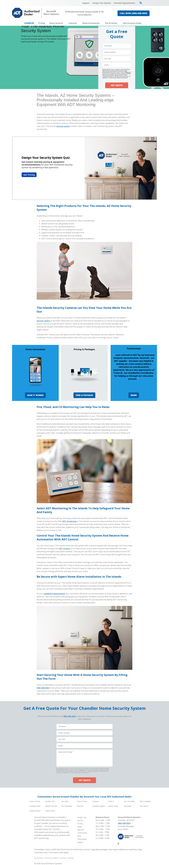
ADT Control (64, 548)
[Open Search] (141, 3)
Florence (80, 806)
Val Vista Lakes (35, 806)
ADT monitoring (69, 521)
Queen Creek (113, 806)
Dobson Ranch (35, 811)
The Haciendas (66, 806)
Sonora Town (82, 801)
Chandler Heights (98, 806)
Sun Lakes (65, 801)
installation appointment (54, 593)
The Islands (144, 806)
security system (63, 126)
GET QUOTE (117, 85)
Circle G (111, 801)
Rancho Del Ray (51, 806)
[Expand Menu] (64, 23)
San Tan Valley (129, 801)
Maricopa (127, 806)
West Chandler (145, 801)
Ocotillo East (50, 801)
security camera (43, 320)
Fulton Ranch (50, 811)
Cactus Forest (35, 801)
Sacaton (95, 801)
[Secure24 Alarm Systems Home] (35, 13)
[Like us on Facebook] (118, 844)
